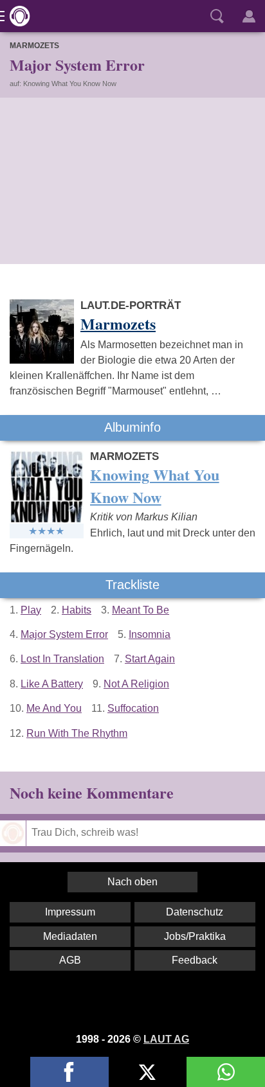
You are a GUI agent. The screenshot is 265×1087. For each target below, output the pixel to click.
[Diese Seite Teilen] (69, 1072)
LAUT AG (166, 1039)
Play (31, 610)
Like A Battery (52, 683)
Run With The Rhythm (76, 733)
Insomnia (149, 634)
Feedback (194, 960)
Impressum (70, 911)
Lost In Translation (62, 658)
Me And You (54, 708)
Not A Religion (136, 683)
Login (249, 16)
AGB (70, 960)
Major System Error (64, 634)
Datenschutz (194, 911)
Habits (76, 610)
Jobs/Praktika (195, 936)
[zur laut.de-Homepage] (16, 16)
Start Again (150, 658)
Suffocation (133, 708)
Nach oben (132, 881)
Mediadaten (70, 936)
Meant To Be (140, 610)
